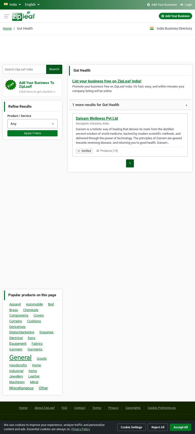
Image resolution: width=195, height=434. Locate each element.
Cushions (34, 321)
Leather (34, 376)
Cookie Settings (131, 427)
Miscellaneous (21, 388)
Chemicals (30, 310)
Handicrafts (18, 365)
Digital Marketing (21, 332)
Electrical (16, 338)
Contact (79, 408)
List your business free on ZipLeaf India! (106, 81)
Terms (96, 408)
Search (54, 69)
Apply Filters (32, 133)
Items (33, 371)
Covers (39, 315)
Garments (35, 349)
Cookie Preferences (162, 408)
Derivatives (17, 327)
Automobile (34, 304)
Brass (13, 310)
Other (43, 388)
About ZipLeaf (44, 408)
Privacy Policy (80, 429)
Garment (15, 349)
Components (18, 315)
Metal (34, 382)
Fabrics (37, 344)
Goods (42, 358)
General (20, 357)
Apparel (15, 304)
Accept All (181, 427)
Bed (51, 304)
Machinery (17, 382)
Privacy (113, 408)
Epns (31, 338)
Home (7, 28)
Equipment (17, 344)
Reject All (157, 427)
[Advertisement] (97, 47)
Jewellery (16, 376)
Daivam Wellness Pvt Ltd (97, 118)
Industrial (16, 371)
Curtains (15, 321)
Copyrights (133, 408)
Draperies (46, 332)
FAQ (64, 408)
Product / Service (19, 116)
